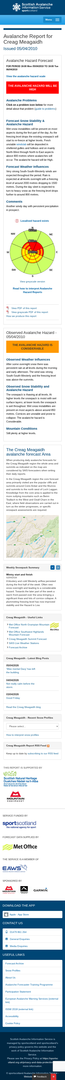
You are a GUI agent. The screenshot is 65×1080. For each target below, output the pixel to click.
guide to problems (45, 108)
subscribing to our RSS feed (43, 753)
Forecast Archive (18, 647)
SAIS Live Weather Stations (24, 643)
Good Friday (13, 698)
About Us (10, 977)
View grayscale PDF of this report (29, 312)
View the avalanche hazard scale (25, 76)
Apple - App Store (19, 914)
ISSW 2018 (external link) (19, 1009)
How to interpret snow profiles (22, 735)
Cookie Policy (12, 1023)
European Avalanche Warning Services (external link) (31, 1000)
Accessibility (12, 1016)
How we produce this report (21, 316)
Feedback (41, 1077)
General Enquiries (19, 939)
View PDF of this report (24, 308)
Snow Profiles (12, 970)
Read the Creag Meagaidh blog (23, 707)
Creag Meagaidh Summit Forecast (28, 639)
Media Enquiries (18, 946)
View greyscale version (32, 281)
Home (33, 7)
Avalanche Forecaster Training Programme (29, 984)
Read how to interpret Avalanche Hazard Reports (32, 290)
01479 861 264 (17, 932)
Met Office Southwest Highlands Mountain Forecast (26, 633)
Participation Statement (18, 991)
